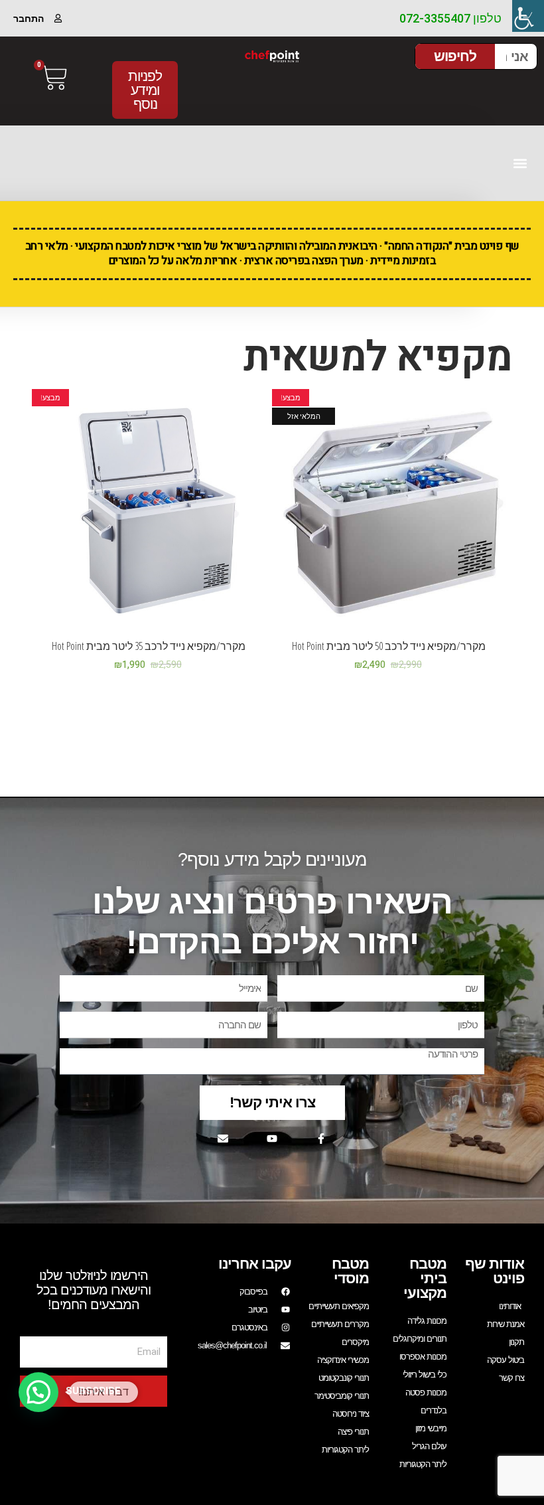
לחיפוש (455, 56)
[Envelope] (223, 1138)
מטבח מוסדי (350, 1271)
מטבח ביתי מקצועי (424, 1278)
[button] (520, 163)
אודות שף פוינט (494, 1271)
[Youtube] (272, 1138)
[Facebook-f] (321, 1138)
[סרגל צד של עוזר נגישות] (528, 16)
